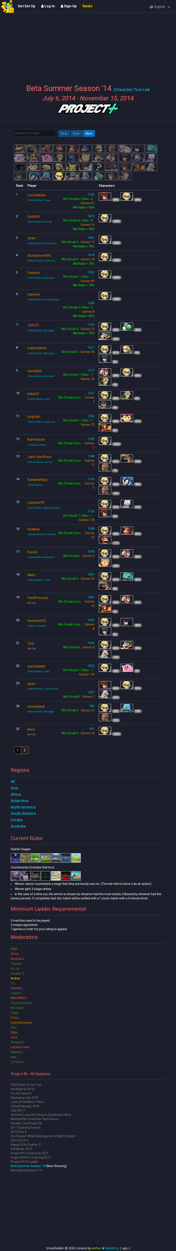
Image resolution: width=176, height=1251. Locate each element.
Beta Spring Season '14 (26, 1170)
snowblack (36, 706)
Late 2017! (18, 1110)
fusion (32, 552)
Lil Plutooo (18, 1062)
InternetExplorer (22, 1022)
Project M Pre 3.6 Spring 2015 (31, 1157)
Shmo (15, 954)
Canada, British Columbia (41, 534)
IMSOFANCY (19, 998)
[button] (160, 6)
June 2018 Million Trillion (27, 1102)
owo (14, 1057)
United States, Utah (38, 671)
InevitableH (36, 666)
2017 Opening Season (26, 1127)
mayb (14, 1013)
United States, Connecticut (42, 688)
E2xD (14, 949)
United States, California (41, 260)
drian (31, 238)
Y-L (13, 983)
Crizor (15, 1017)
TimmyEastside (21, 1003)
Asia (14, 788)
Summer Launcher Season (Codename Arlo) (41, 1114)
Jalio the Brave (39, 457)
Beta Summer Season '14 (28, 1166)
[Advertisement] (88, 46)
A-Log (15, 968)
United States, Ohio (38, 399)
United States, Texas (39, 200)
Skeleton (17, 1052)
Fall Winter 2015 (21, 1149)
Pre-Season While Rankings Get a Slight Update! (43, 1136)
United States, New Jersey (42, 243)
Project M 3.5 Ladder (24, 1161)
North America (23, 807)
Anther (15, 978)
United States (35, 484)
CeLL (14, 1027)
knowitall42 (36, 620)
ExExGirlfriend (20, 1047)
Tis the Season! (21, 1093)
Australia (18, 826)
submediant (37, 348)
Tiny (30, 643)
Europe (17, 820)
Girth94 (33, 216)
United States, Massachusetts (44, 507)
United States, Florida (39, 221)
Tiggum (16, 993)
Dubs (14, 1032)
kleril (31, 729)
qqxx (31, 683)
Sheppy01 (17, 1042)
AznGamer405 (39, 255)
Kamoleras (36, 439)
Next (89, 133)
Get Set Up (26, 6)
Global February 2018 (25, 1106)
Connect (16, 988)
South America (23, 813)
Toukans (16, 963)
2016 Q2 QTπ (20, 1140)
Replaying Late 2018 (24, 1097)
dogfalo (33, 416)
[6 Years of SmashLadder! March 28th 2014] (7, 6)
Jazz (14, 1037)
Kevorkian (17, 1008)
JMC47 (33, 325)
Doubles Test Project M (26, 1123)
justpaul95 (36, 502)
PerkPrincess (38, 598)
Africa (16, 794)
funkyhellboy (37, 479)
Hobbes (33, 529)
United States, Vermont (40, 376)
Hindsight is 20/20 (23, 1089)
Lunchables (36, 195)
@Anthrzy (112, 1248)
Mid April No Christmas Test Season (35, 1119)
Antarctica (19, 801)
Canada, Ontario (36, 625)
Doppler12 (18, 973)
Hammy (33, 294)
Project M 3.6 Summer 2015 (30, 1153)
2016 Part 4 (18, 1132)
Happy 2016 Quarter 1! (26, 1144)
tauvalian (34, 371)
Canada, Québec (36, 444)
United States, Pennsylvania (43, 299)
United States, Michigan (40, 330)
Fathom (33, 273)
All (13, 781)
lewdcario (17, 958)
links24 (33, 394)
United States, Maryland (41, 277)
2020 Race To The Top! (26, 1085)
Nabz (31, 575)
